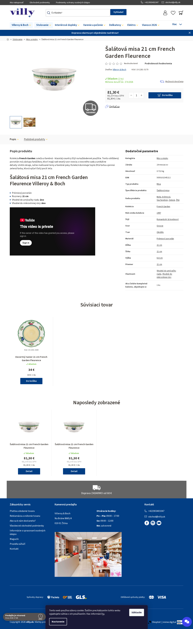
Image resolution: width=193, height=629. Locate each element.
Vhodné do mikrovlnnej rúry (164, 276)
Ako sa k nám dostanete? (23, 521)
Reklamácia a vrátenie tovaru (25, 516)
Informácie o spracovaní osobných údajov (27, 532)
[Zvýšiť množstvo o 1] (141, 95)
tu (103, 614)
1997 (159, 213)
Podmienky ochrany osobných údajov (73, 2)
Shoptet (156, 622)
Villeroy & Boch (119, 69)
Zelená (172, 200)
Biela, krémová (163, 196)
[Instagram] (153, 523)
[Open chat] (187, 622)
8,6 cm (160, 257)
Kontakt (14, 549)
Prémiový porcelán (165, 238)
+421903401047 (152, 2)
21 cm (159, 245)
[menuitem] (21, 25)
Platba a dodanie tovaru (22, 511)
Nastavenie (58, 621)
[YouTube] (159, 523)
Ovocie (160, 225)
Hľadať (118, 12)
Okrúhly (160, 232)
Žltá (177, 200)
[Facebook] (146, 523)
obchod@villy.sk (172, 2)
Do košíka (167, 95)
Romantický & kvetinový (168, 219)
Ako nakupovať (16, 2)
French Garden (163, 206)
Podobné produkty (34, 139)
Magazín (14, 539)
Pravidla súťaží (17, 544)
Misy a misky (162, 158)
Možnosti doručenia (174, 81)
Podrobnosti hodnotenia (158, 63)
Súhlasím (137, 612)
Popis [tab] (13, 139)
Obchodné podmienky (40, 2)
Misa (159, 184)
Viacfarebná (162, 200)
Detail (29, 471)
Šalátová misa (163, 190)
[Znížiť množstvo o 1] (131, 95)
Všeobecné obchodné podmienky (27, 525)
